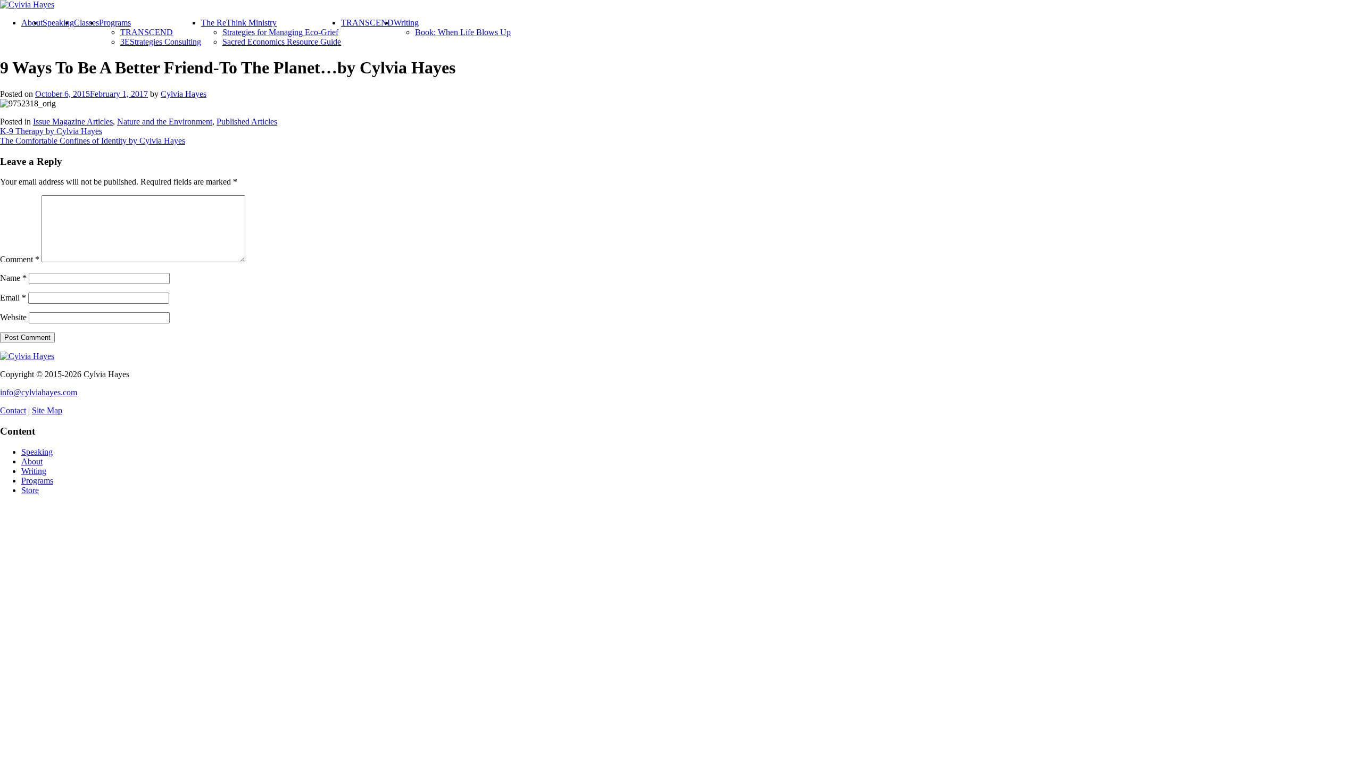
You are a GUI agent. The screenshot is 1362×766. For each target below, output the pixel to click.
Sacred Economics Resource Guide (281, 41)
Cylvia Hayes (183, 93)
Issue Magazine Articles (73, 121)
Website (13, 317)
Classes (86, 22)
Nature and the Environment (164, 121)
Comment (19, 259)
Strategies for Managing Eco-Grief (280, 32)
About (32, 22)
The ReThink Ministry (239, 22)
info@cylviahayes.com (38, 392)
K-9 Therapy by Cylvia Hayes (51, 131)
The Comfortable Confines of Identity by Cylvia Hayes (92, 140)
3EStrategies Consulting (160, 41)
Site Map (47, 410)
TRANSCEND (146, 32)
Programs (115, 22)
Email (13, 297)
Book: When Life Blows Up (463, 32)
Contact (13, 410)
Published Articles (247, 121)
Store (30, 490)
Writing (406, 22)
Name (13, 277)
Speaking (58, 22)
